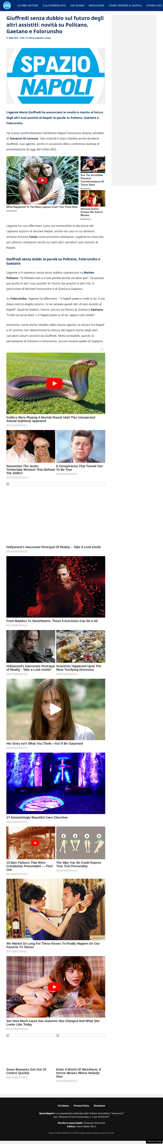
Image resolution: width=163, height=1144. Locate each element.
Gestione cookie (154, 1141)
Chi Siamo (63, 1105)
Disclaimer (99, 1105)
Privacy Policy (81, 1105)
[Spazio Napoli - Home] (7, 5)
